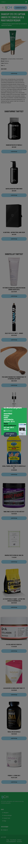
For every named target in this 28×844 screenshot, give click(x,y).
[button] (10, 434)
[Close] (2, 409)
